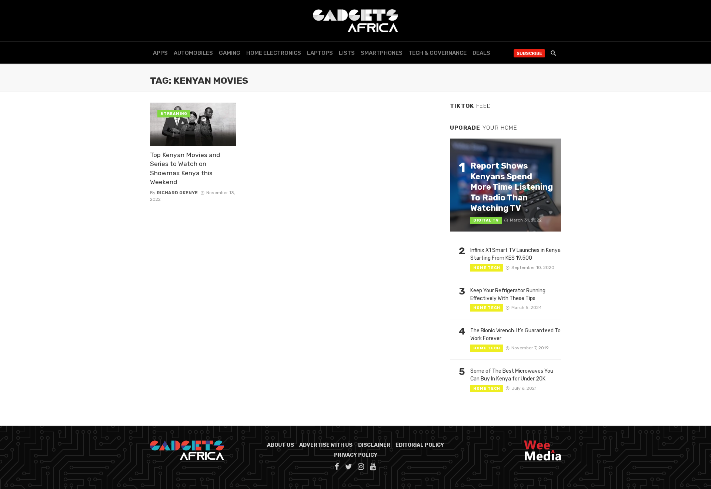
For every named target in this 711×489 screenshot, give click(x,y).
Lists (347, 53)
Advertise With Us (326, 445)
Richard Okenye (177, 192)
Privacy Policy (355, 455)
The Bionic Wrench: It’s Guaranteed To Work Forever (515, 334)
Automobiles (193, 53)
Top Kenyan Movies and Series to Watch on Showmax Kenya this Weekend (185, 168)
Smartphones (382, 53)
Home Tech (486, 268)
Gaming (229, 53)
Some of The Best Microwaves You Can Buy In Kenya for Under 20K (511, 375)
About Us (280, 445)
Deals (481, 53)
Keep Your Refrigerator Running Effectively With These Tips (507, 294)
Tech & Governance (437, 53)
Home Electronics (273, 53)
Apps (160, 53)
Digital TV (486, 220)
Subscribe (529, 53)
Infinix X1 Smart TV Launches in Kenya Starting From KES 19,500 (515, 254)
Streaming (173, 114)
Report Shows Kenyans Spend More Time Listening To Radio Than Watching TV (511, 187)
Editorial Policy (419, 445)
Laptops (320, 53)
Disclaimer (374, 445)
